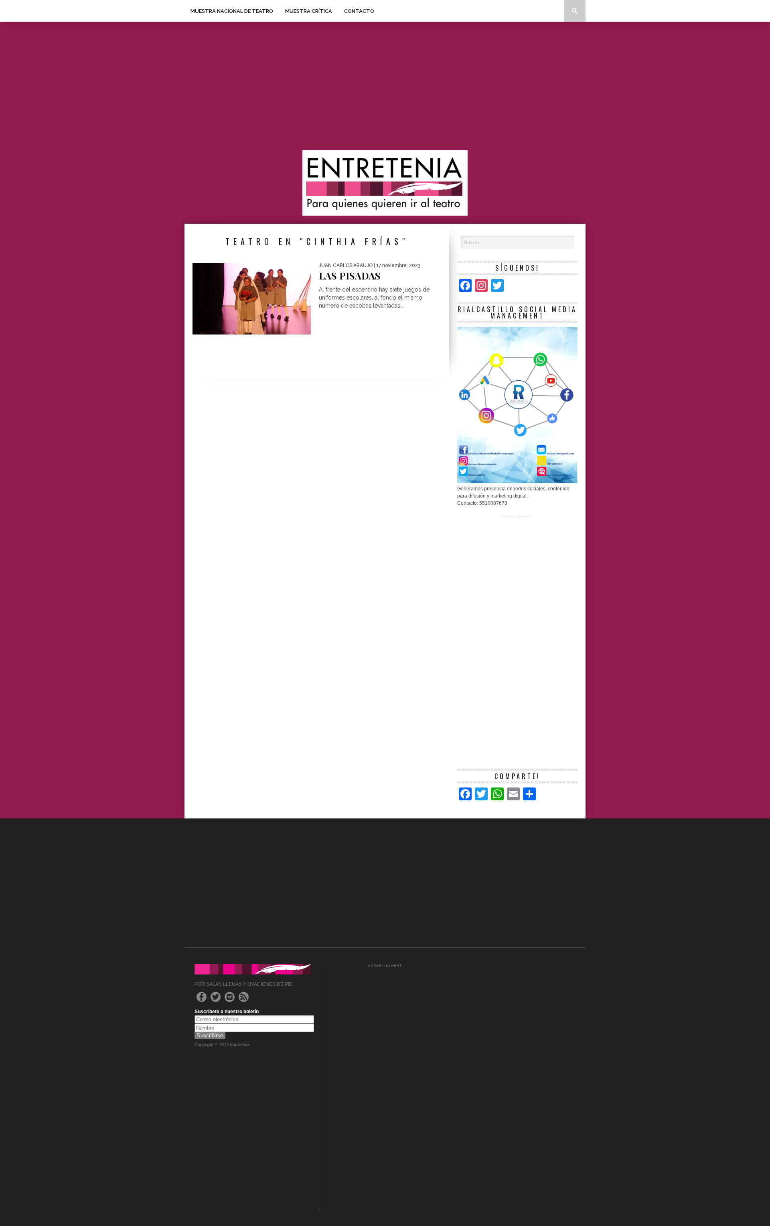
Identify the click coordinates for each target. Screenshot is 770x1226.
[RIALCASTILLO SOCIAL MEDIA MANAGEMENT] (517, 481)
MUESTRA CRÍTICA (308, 11)
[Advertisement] (385, 86)
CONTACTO (359, 11)
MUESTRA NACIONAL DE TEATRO (231, 11)
